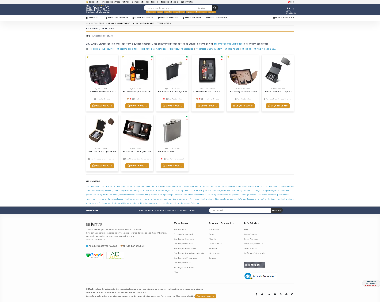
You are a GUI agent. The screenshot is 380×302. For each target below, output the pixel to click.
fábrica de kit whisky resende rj (100, 190)
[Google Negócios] (291, 292)
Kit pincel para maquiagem (209, 48)
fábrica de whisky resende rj (98, 186)
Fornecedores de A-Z (284, 18)
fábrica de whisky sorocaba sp (149, 186)
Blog (176, 272)
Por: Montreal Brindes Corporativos (280, 99)
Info (88, 36)
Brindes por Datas (192, 18)
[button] (290, 9)
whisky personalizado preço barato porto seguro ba (258, 190)
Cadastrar (276, 211)
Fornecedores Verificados (230, 43)
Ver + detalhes (103, 89)
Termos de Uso (251, 248)
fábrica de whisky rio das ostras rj (264, 194)
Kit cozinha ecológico (127, 48)
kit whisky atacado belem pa (250, 186)
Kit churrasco (201, 12)
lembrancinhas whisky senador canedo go (218, 199)
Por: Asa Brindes (174, 99)
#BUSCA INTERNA (93, 181)
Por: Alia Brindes (103, 99)
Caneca (211, 12)
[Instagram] (279, 292)
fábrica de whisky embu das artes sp (279, 186)
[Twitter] (262, 294)
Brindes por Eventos (143, 18)
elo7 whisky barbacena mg (248, 199)
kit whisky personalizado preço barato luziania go (228, 194)
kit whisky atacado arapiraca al (137, 199)
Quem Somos (250, 234)
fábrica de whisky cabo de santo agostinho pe (154, 194)
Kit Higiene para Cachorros (153, 48)
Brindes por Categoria (117, 18)
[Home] (87, 23)
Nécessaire (151, 12)
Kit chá (96, 48)
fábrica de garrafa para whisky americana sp (176, 190)
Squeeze (190, 12)
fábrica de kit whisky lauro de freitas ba (182, 203)
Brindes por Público (169, 18)
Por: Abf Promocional (175, 159)
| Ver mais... (270, 48)
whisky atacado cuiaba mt (123, 194)
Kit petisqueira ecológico (181, 48)
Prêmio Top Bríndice (253, 243)
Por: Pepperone (141, 99)
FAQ (292, 2)
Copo (160, 12)
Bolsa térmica (179, 12)
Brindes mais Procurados (185, 258)
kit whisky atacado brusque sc (152, 203)
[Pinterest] (285, 292)
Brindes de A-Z (94, 18)
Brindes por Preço (182, 262)
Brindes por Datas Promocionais (189, 253)
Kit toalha (246, 48)
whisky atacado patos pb (161, 199)
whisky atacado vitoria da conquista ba (191, 194)
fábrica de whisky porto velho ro (125, 203)
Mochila (168, 12)
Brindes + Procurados (217, 18)
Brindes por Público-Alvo (185, 248)
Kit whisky (258, 48)
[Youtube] (273, 292)
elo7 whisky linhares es (270, 199)
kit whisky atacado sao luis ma (123, 186)
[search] (215, 8)
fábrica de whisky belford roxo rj (186, 199)
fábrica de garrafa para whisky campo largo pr (219, 186)
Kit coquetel (108, 48)
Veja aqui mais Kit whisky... (120, 23)
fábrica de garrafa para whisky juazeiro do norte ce (136, 190)
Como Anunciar (251, 239)
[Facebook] (256, 294)
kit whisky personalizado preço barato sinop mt (215, 190)
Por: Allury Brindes (211, 99)
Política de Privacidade (254, 253)
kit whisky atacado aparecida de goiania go (180, 186)
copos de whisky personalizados (109, 199)
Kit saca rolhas (231, 48)
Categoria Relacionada (102, 36)
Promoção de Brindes (184, 267)
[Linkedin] (268, 292)
